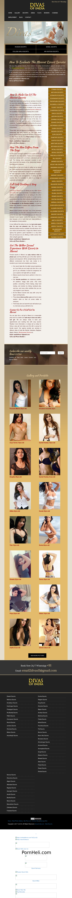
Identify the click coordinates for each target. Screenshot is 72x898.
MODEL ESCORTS (51, 47)
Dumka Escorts (57, 128)
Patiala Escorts (57, 149)
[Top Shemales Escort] (20, 891)
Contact (28, 17)
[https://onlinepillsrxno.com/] (26, 837)
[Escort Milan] (36, 877)
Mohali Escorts (57, 152)
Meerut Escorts (57, 226)
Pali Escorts (57, 158)
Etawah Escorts (57, 89)
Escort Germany (36, 868)
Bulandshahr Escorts (57, 230)
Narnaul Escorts (57, 202)
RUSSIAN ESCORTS (20, 47)
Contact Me (35, 821)
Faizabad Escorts (57, 237)
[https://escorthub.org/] (36, 857)
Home (10, 13)
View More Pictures (37, 655)
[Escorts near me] (21, 848)
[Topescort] (36, 886)
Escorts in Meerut (35, 109)
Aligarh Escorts (57, 208)
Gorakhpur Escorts (57, 95)
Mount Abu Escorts (57, 164)
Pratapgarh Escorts (57, 101)
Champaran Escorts (57, 110)
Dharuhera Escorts (57, 205)
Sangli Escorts (57, 181)
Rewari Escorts (57, 196)
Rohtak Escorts (57, 199)
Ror (46, 821)
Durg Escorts (57, 134)
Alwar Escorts (57, 190)
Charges (55, 13)
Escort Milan (36, 881)
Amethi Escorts (57, 220)
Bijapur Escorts (57, 140)
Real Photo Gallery (17, 821)
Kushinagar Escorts (57, 98)
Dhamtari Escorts (57, 137)
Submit (61, 353)
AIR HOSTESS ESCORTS (51, 51)
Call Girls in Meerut (15, 190)
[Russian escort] (21, 872)
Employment (12, 17)
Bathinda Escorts (57, 146)
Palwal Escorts (57, 193)
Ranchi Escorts (57, 113)
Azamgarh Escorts (57, 217)
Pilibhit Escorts (57, 107)
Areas (33, 13)
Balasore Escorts (57, 184)
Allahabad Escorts (57, 211)
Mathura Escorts (57, 92)
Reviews (46, 13)
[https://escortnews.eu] (22, 839)
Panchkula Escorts (57, 155)
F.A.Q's (39, 13)
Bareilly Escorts (57, 223)
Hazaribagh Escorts (57, 125)
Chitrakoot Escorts (57, 234)
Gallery (17, 13)
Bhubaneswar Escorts (25, 332)
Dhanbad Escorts (57, 119)
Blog (21, 17)
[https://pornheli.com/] (32, 845)
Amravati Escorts (57, 175)
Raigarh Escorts (57, 131)
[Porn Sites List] (36, 852)
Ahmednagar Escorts (57, 171)
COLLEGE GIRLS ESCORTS (21, 51)
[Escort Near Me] (20, 889)
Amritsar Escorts (57, 143)
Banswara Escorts (57, 167)
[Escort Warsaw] (36, 895)
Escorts (25, 13)
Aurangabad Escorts (57, 178)
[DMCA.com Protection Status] (36, 818)
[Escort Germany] (36, 864)
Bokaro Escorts (57, 122)
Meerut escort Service (18, 68)
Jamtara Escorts (57, 116)
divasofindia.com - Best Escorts (43, 824)
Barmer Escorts (57, 161)
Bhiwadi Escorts (57, 187)
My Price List (27, 821)
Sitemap (42, 821)
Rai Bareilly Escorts (57, 104)
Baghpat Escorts (57, 214)
